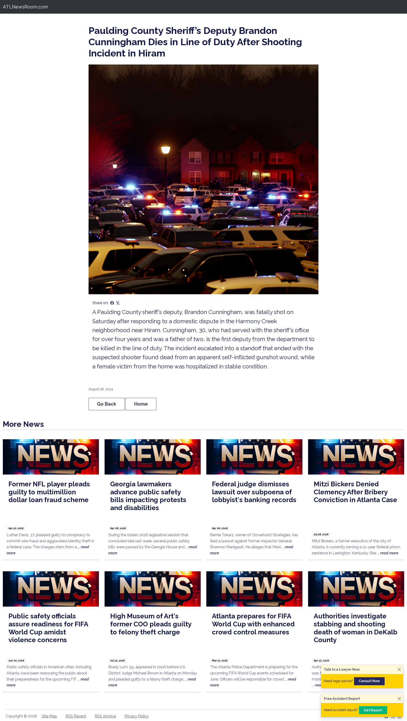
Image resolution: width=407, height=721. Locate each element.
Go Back (106, 404)
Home (141, 404)
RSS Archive (105, 716)
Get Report (373, 710)
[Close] (399, 669)
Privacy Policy (136, 716)
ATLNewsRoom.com (25, 7)
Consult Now (369, 681)
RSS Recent (75, 716)
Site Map (49, 716)
